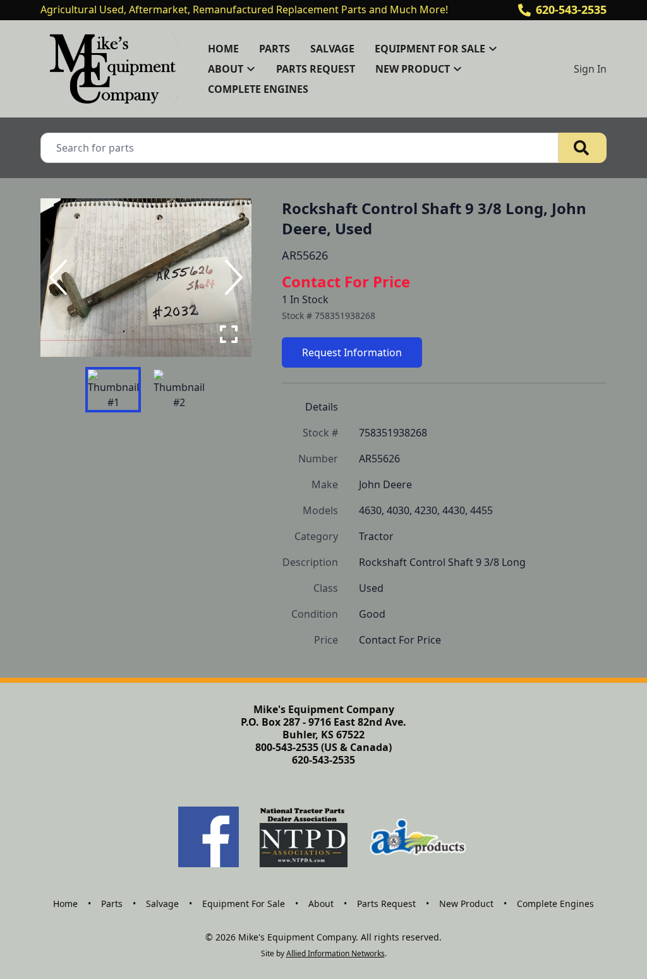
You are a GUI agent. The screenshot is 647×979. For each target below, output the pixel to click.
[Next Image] (231, 277)
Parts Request (315, 69)
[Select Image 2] (179, 389)
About (321, 904)
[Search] (583, 148)
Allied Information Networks (335, 953)
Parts (274, 49)
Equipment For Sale (243, 904)
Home (223, 49)
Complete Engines (258, 89)
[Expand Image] (228, 334)
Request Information (352, 352)
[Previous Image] (60, 277)
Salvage (332, 49)
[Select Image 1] (113, 389)
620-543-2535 (571, 9)
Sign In (590, 69)
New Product (466, 904)
